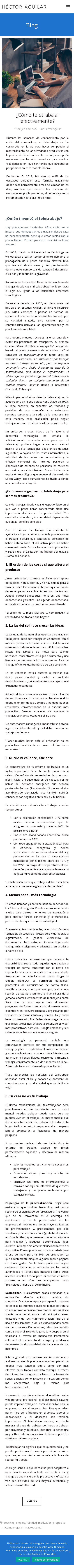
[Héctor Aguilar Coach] (25, 6)
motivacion (45, 1522)
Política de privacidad (46, 1559)
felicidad (32, 1522)
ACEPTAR (23, 1559)
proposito (59, 1522)
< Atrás (32, 1501)
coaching (9, 1522)
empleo (20, 1522)
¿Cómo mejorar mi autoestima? (23, 1527)
